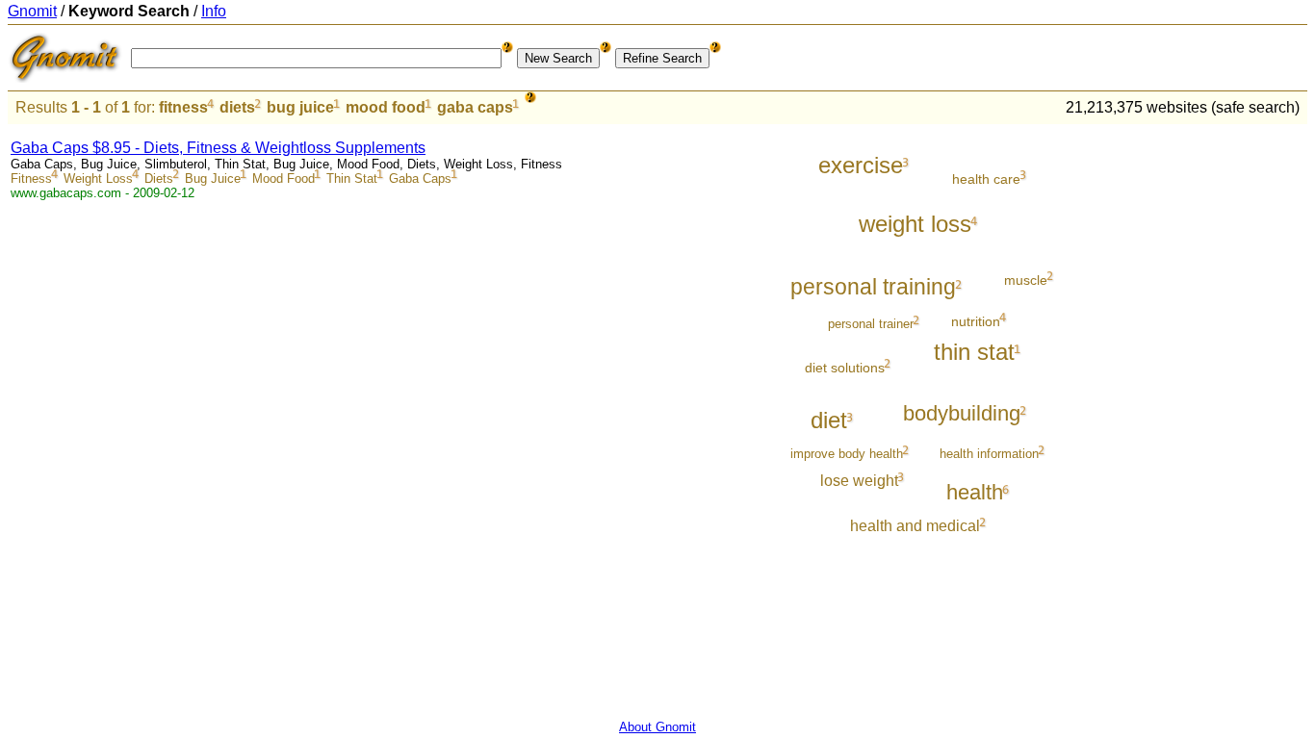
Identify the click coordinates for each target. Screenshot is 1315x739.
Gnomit (32, 11)
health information (989, 453)
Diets (158, 178)
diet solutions (845, 367)
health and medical (915, 526)
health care (986, 179)
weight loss (915, 224)
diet (829, 420)
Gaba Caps (420, 178)
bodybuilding (961, 413)
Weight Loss (98, 178)
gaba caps (475, 107)
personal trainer (871, 324)
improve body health (846, 453)
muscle (1025, 280)
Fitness (31, 178)
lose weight (859, 480)
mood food (385, 107)
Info (213, 11)
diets (237, 107)
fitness (183, 107)
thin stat (974, 352)
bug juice (300, 107)
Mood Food (283, 178)
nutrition (975, 321)
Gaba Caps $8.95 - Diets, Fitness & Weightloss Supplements (218, 148)
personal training (873, 286)
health (974, 492)
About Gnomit (657, 727)
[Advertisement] (1227, 415)
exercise (860, 165)
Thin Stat (351, 178)
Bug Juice (213, 178)
